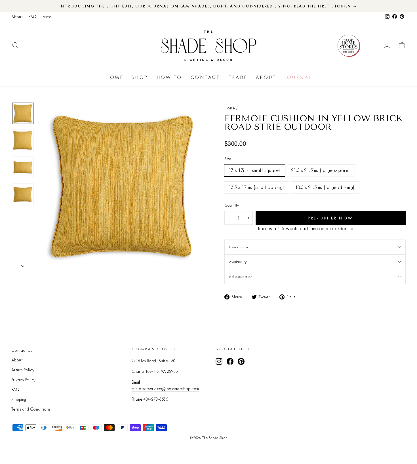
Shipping (18, 399)
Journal (298, 77)
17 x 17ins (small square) (255, 170)
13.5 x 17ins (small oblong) (257, 187)
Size (227, 158)
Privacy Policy (23, 379)
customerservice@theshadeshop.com (165, 388)
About (17, 16)
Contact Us (21, 350)
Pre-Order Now (330, 218)
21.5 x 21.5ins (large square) (320, 170)
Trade (238, 77)
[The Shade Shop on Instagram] (219, 361)
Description (238, 247)
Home (114, 77)
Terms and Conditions (30, 409)
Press (47, 16)
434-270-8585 (156, 399)
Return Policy (22, 370)
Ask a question (240, 276)
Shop (140, 77)
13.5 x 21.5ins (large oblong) (325, 187)
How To (169, 77)
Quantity (231, 205)
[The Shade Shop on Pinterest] (241, 361)
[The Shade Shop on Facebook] (230, 361)
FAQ (32, 16)
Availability (238, 261)
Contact (205, 77)
